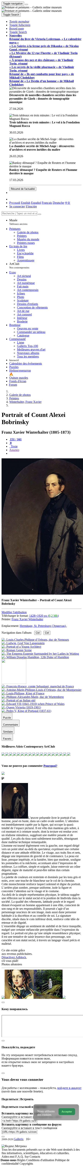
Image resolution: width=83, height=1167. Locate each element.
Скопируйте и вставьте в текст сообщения (29, 1128)
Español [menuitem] (36, 202)
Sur (27, 1156)
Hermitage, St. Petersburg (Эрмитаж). (43, 625)
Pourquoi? (50, 765)
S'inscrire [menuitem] (31, 206)
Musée (18, 222)
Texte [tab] (14, 446)
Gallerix (19, 1139)
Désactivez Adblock (14, 957)
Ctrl (38, 632)
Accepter (67, 1111)
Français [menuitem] (47, 202)
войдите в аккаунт (69, 1088)
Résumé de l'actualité (23, 188)
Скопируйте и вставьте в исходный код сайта (31, 1117)
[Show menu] (26, 4)
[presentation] (45, 453)
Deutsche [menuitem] (58, 202)
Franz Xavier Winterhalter (27, 619)
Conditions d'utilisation (40, 1160)
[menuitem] (67, 202)
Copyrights (26, 1163)
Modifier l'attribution (14, 612)
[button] (19, 21)
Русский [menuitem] (14, 202)
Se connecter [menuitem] (17, 206)
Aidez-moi (8, 1156)
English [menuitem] (25, 202)
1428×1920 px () (44, 615)
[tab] (15, 439)
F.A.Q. (20, 1156)
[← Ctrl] (35, 657)
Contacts (35, 1156)
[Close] (39, 214)
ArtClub (19, 265)
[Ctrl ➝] (38, 686)
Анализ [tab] (14, 450)
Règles (21, 1160)
